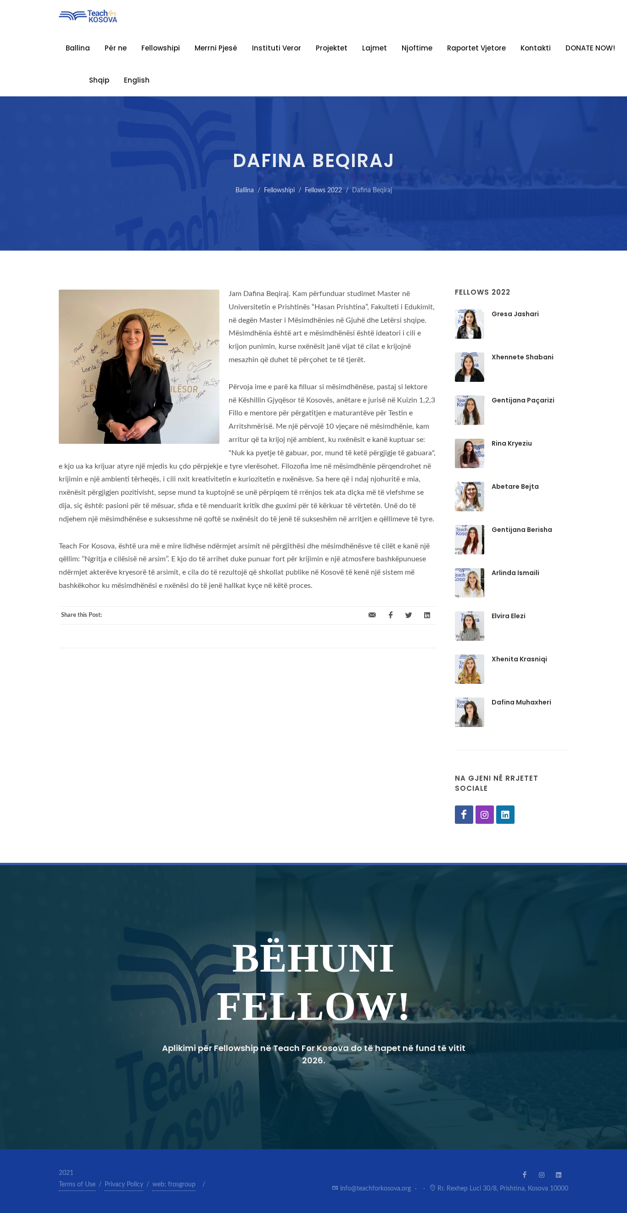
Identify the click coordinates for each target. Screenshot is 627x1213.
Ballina (244, 190)
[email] (372, 615)
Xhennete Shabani (523, 357)
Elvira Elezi (509, 615)
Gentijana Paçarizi (523, 400)
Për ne (116, 48)
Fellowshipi (160, 48)
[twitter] (409, 615)
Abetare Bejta (515, 486)
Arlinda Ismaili (515, 572)
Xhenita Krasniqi (519, 659)
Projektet (331, 48)
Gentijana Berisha (522, 529)
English (137, 80)
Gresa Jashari (515, 314)
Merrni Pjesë (216, 48)
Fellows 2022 (323, 190)
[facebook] (390, 615)
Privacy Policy (124, 1184)
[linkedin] (427, 615)
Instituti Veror (276, 48)
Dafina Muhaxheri (521, 702)
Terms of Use (77, 1184)
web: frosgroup (174, 1184)
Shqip (99, 80)
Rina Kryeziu (512, 443)
